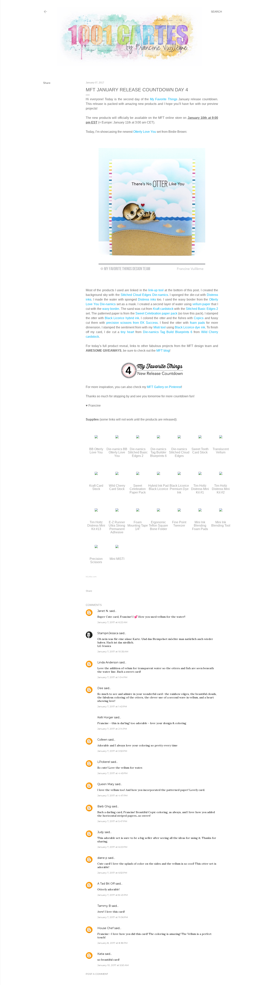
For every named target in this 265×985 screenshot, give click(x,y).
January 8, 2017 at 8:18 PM (112, 942)
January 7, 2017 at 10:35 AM (112, 651)
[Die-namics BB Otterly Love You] (117, 437)
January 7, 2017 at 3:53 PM (112, 750)
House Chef (105, 928)
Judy (100, 832)
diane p (102, 858)
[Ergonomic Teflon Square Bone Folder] (158, 510)
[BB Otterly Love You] (96, 437)
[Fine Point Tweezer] (179, 510)
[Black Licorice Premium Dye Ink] (179, 473)
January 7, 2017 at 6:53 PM (112, 872)
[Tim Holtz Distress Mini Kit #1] (200, 473)
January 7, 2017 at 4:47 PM (112, 795)
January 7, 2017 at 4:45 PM (112, 773)
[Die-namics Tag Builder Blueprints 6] (158, 437)
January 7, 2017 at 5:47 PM (112, 821)
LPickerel (103, 762)
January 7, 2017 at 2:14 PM (112, 728)
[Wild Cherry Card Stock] (117, 473)
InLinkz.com (91, 577)
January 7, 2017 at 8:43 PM (112, 894)
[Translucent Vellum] (220, 437)
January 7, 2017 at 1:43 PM (112, 706)
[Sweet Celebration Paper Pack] (137, 473)
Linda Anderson (108, 662)
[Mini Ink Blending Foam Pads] (200, 510)
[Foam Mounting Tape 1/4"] (137, 510)
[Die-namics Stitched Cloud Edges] (179, 437)
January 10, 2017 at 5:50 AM (113, 965)
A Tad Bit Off (106, 883)
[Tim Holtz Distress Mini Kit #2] (220, 473)
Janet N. (103, 611)
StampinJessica (107, 633)
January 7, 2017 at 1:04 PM (112, 677)
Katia (100, 954)
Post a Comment (97, 973)
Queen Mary (105, 784)
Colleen (102, 739)
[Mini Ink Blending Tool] (220, 510)
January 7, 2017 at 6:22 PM (112, 846)
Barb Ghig (104, 806)
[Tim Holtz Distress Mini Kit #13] (96, 510)
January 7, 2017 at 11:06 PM (112, 917)
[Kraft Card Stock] (96, 473)
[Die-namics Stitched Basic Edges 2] (137, 437)
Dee (100, 688)
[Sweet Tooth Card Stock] (200, 437)
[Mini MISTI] (117, 547)
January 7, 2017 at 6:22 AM (112, 622)
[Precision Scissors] (96, 547)
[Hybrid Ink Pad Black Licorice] (158, 473)
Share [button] (46, 82)
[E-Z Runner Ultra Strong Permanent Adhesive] (117, 510)
